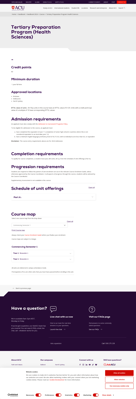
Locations (84, 8)
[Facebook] (80, 365)
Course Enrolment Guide (33, 235)
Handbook (21, 14)
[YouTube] (90, 365)
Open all (92, 187)
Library (106, 2)
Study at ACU (47, 8)
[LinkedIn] (86, 365)
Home (14, 14)
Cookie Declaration (56, 380)
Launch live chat (56, 329)
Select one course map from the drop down (27, 218)
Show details (106, 395)
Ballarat (43, 365)
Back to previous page (23, 288)
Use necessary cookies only (119, 386)
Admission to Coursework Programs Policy (53, 124)
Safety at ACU (59, 2)
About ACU (112, 8)
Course (42, 14)
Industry (28, 2)
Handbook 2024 (32, 14)
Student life (75, 8)
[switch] (58, 395)
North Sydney (60, 365)
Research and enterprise (98, 8)
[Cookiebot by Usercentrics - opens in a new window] (13, 395)
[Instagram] (83, 365)
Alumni (37, 2)
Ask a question (55, 343)
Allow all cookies (119, 373)
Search (120, 8)
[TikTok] (93, 365)
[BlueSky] (96, 365)
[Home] (18, 8)
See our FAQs (94, 329)
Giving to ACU (47, 2)
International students (61, 8)
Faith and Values (17, 2)
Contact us (121, 2)
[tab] (53, 197)
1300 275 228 (110, 343)
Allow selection (119, 379)
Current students (94, 2)
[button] (53, 197)
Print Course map (18, 230)
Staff (113, 2)
